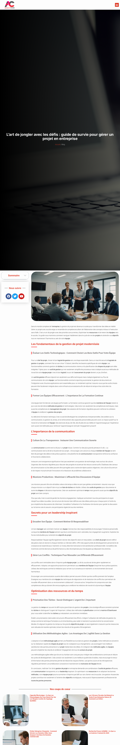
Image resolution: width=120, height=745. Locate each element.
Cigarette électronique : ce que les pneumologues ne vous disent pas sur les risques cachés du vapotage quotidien (43, 698)
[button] (117, 5)
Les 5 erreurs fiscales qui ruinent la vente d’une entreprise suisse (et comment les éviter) (101, 697)
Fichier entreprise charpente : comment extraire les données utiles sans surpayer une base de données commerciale (43, 734)
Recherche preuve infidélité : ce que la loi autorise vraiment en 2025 (102, 732)
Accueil (57, 145)
